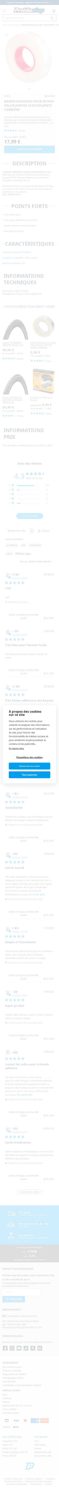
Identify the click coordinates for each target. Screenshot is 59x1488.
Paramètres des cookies (29, 757)
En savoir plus (16, 748)
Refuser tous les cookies (29, 766)
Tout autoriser (29, 774)
